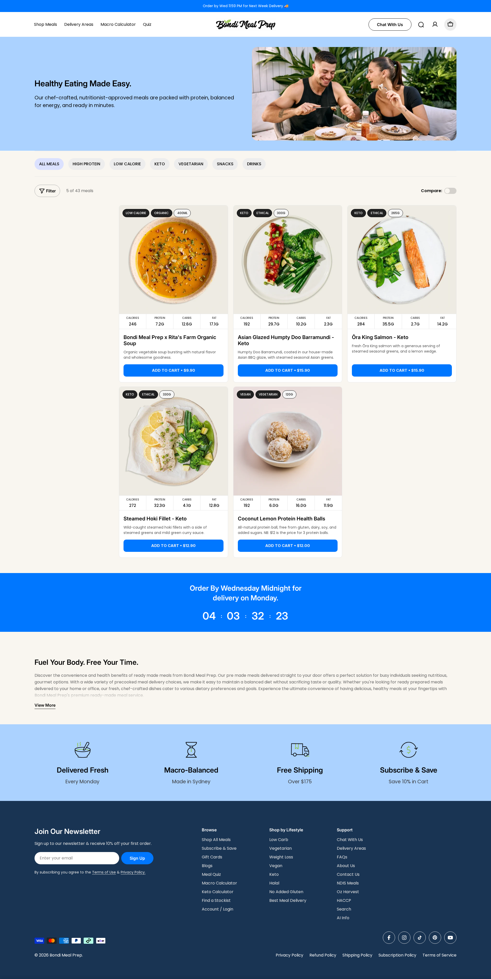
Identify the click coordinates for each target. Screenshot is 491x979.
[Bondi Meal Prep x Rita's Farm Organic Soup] (173, 259)
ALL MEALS (49, 164)
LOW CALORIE (127, 164)
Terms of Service (439, 955)
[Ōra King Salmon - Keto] (402, 259)
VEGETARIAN (190, 164)
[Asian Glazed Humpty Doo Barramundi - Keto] (287, 259)
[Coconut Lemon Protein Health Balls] (287, 441)
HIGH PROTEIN (86, 164)
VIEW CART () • (411, 968)
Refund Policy (322, 955)
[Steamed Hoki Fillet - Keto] (173, 441)
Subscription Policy (397, 955)
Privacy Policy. (133, 872)
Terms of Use (104, 872)
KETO (159, 164)
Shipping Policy (357, 955)
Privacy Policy (289, 955)
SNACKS (225, 164)
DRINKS (254, 164)
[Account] (435, 24)
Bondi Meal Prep (66, 955)
